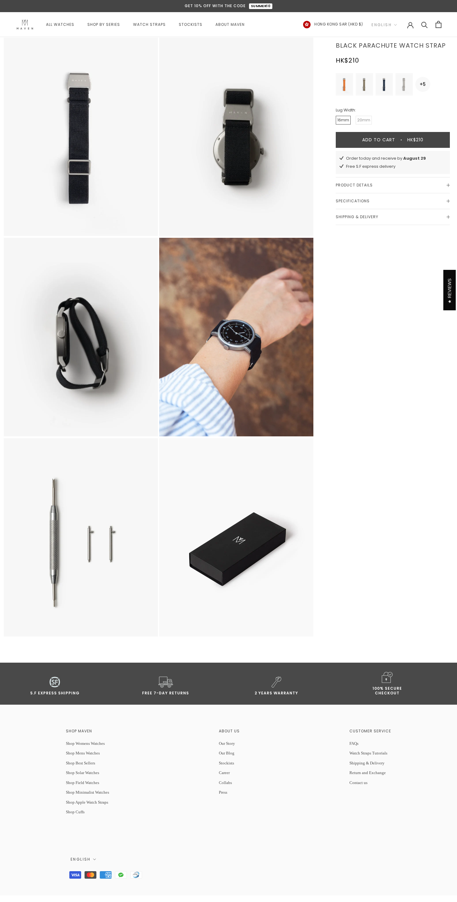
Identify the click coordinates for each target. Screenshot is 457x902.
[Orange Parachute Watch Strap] (344, 84)
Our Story (227, 743)
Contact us (358, 782)
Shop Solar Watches (82, 772)
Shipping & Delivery (357, 216)
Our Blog (226, 753)
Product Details (354, 185)
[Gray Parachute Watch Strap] (404, 84)
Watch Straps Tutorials (368, 753)
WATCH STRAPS (149, 24)
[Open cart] (438, 24)
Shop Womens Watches (85, 743)
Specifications (353, 201)
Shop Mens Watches (83, 753)
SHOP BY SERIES (103, 24)
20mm (363, 120)
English (382, 24)
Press (223, 792)
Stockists (226, 763)
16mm (343, 120)
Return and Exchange (367, 772)
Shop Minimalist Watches (87, 792)
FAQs (353, 743)
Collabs (225, 782)
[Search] (424, 24)
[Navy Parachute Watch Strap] (384, 84)
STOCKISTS (190, 24)
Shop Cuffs (75, 812)
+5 (423, 84)
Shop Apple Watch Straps (87, 802)
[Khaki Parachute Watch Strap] (364, 84)
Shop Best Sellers (80, 763)
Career (224, 772)
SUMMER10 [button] (261, 5)
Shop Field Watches (82, 782)
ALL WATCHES (60, 24)
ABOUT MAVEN (230, 24)
